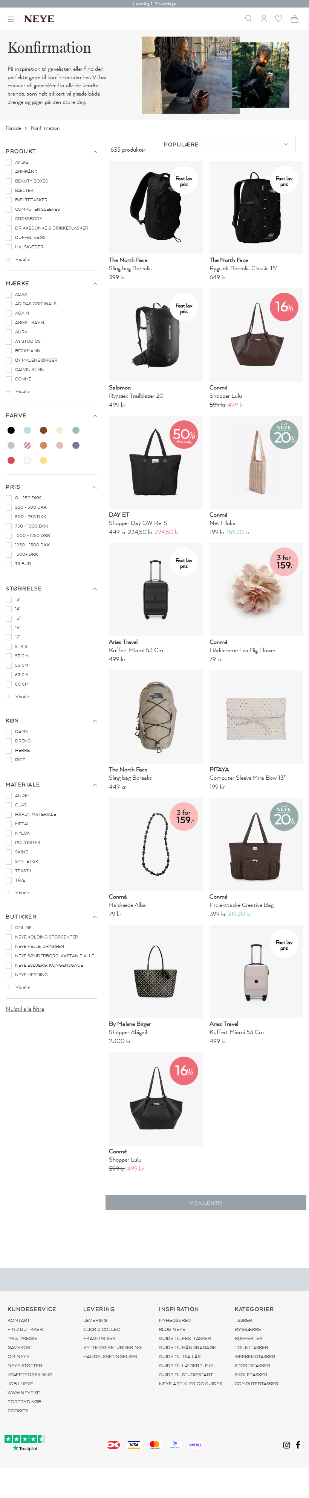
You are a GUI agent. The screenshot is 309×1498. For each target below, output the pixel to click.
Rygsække (248, 1329)
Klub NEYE (172, 1329)
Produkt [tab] (21, 151)
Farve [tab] (16, 415)
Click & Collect (102, 1329)
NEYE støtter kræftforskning (30, 1370)
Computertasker (256, 1383)
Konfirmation (46, 128)
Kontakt (19, 1320)
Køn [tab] (12, 721)
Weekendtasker (255, 1356)
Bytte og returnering (112, 1347)
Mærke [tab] (17, 283)
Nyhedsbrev (175, 1320)
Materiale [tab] (23, 785)
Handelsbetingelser (110, 1356)
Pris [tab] (13, 487)
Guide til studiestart (186, 1374)
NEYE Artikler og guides (190, 1383)
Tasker (243, 1320)
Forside (14, 128)
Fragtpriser (99, 1338)
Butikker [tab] (21, 917)
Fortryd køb (24, 1401)
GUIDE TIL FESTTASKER (185, 1338)
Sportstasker (253, 1365)
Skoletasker (251, 1374)
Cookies (18, 1410)
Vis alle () (206, 1203)
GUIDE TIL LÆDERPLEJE (186, 1365)
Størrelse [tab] (24, 589)
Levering (95, 1320)
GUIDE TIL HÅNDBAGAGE (187, 1347)
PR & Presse (22, 1338)
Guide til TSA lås (179, 1356)
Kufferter (249, 1338)
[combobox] (227, 144)
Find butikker (25, 1329)
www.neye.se (24, 1392)
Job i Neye (20, 1383)
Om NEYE (18, 1356)
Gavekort (20, 1347)
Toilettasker (251, 1347)
